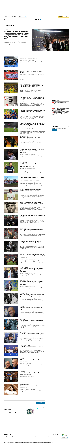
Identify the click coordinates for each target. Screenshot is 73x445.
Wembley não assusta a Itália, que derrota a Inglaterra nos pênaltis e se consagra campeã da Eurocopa (32, 111)
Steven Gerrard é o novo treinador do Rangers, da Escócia (31, 373)
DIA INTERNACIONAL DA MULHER (24, 384)
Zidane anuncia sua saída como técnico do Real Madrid (32, 360)
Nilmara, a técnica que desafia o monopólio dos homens (32, 386)
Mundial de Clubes (23, 228)
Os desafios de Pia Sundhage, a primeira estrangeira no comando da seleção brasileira (31, 283)
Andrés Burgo (6, 41)
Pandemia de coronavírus (24, 176)
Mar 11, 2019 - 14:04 (30, 311)
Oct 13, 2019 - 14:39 (31, 259)
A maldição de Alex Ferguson (28, 58)
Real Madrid (22, 306)
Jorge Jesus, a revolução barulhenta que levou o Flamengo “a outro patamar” (32, 230)
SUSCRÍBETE (61, 16)
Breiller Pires (22, 154)
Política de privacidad (24, 442)
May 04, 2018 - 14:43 (30, 376)
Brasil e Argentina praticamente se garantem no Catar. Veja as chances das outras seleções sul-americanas (31, 85)
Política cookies (18, 442)
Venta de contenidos (10, 442)
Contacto (5, 442)
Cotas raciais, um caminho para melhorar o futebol (32, 216)
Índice (47, 442)
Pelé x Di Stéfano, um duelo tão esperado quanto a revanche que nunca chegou (32, 295)
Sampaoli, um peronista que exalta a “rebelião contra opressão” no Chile (30, 242)
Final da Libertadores (23, 162)
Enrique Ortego (22, 60)
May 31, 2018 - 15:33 (27, 363)
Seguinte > (40, 402)
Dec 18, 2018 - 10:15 (27, 324)
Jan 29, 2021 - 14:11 (31, 168)
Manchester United (23, 56)
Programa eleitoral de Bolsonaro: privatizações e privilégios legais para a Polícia (60, 113)
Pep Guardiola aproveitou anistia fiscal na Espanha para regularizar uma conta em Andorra (32, 98)
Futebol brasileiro (23, 332)
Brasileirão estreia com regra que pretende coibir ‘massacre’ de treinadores (32, 138)
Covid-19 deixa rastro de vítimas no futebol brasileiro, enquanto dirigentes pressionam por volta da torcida (32, 179)
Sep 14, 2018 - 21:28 (30, 337)
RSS (45, 442)
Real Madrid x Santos (23, 293)
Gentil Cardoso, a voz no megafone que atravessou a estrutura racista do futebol (32, 203)
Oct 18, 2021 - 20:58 (40, 74)
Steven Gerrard (22, 371)
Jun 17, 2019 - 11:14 (31, 298)
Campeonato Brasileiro (24, 136)
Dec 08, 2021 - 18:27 (16, 41)
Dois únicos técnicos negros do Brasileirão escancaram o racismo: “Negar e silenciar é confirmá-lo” (32, 256)
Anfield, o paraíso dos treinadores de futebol (31, 72)
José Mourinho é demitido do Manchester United (32, 321)
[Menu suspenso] (4, 19)
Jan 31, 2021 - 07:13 (31, 154)
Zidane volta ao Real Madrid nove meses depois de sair (31, 308)
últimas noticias (55, 100)
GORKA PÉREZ (22, 376)
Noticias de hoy (50, 442)
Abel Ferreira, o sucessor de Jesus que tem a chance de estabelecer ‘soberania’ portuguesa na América (32, 165)
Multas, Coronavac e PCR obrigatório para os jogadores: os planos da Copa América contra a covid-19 (32, 124)
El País (21, 324)
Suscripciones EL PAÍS (33, 442)
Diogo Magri (22, 141)
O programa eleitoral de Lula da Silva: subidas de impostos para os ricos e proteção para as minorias (60, 109)
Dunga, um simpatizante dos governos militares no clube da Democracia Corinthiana (30, 191)
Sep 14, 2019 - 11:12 (31, 273)
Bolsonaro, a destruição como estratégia (59, 103)
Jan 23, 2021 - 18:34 (31, 182)
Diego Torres (22, 311)
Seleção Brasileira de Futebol (25, 345)
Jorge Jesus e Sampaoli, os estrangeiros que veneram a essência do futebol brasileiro (31, 270)
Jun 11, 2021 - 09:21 (29, 128)
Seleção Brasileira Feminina (24, 280)
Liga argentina (6, 29)
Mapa (29, 442)
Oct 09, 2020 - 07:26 (33, 194)
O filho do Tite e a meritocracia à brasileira (32, 346)
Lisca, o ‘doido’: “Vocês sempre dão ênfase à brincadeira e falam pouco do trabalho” (32, 334)
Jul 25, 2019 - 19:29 (31, 286)
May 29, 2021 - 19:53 (30, 141)
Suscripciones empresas (40, 442)
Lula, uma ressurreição (59, 105)
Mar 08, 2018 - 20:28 (31, 389)
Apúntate (54, 130)
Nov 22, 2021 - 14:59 (30, 60)
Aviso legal (14, 442)
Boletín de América (8, 409)
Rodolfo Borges (28, 74)
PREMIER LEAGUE (22, 319)
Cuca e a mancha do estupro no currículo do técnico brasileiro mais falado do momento (32, 151)
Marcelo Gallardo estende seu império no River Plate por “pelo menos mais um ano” (16, 34)
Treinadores (9, 25)
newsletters (55, 126)
